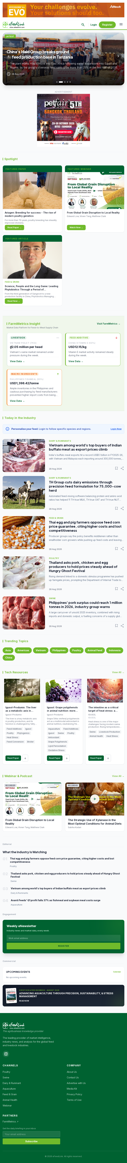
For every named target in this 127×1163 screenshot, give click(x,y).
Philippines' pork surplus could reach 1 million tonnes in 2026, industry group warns (85, 604)
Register (107, 24)
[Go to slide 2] (60, 82)
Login (93, 24)
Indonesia (115, 650)
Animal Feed (94, 650)
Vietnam (41, 650)
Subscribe (31, 1141)
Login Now (116, 429)
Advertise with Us (76, 1083)
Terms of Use (74, 1099)
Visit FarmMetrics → (108, 323)
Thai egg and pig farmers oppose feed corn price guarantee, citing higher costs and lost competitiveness (85, 526)
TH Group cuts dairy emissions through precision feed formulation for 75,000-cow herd (85, 486)
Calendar (117, 972)
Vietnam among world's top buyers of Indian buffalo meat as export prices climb (85, 447)
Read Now (24, 1001)
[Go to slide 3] (63, 82)
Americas (23, 650)
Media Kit (72, 1088)
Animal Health (10, 1099)
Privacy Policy (74, 1094)
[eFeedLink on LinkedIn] (6, 1054)
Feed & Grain (10, 1094)
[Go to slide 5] (70, 82)
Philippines (59, 650)
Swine (6, 1077)
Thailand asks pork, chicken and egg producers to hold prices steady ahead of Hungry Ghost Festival (83, 566)
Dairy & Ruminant (12, 1083)
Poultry (76, 650)
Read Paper (13, 758)
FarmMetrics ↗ (11, 1121)
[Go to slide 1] (57, 82)
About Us (72, 1071)
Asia (8, 650)
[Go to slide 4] (67, 82)
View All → (118, 672)
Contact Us (73, 1077)
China (8, 657)
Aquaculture (9, 1088)
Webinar (7, 1105)
